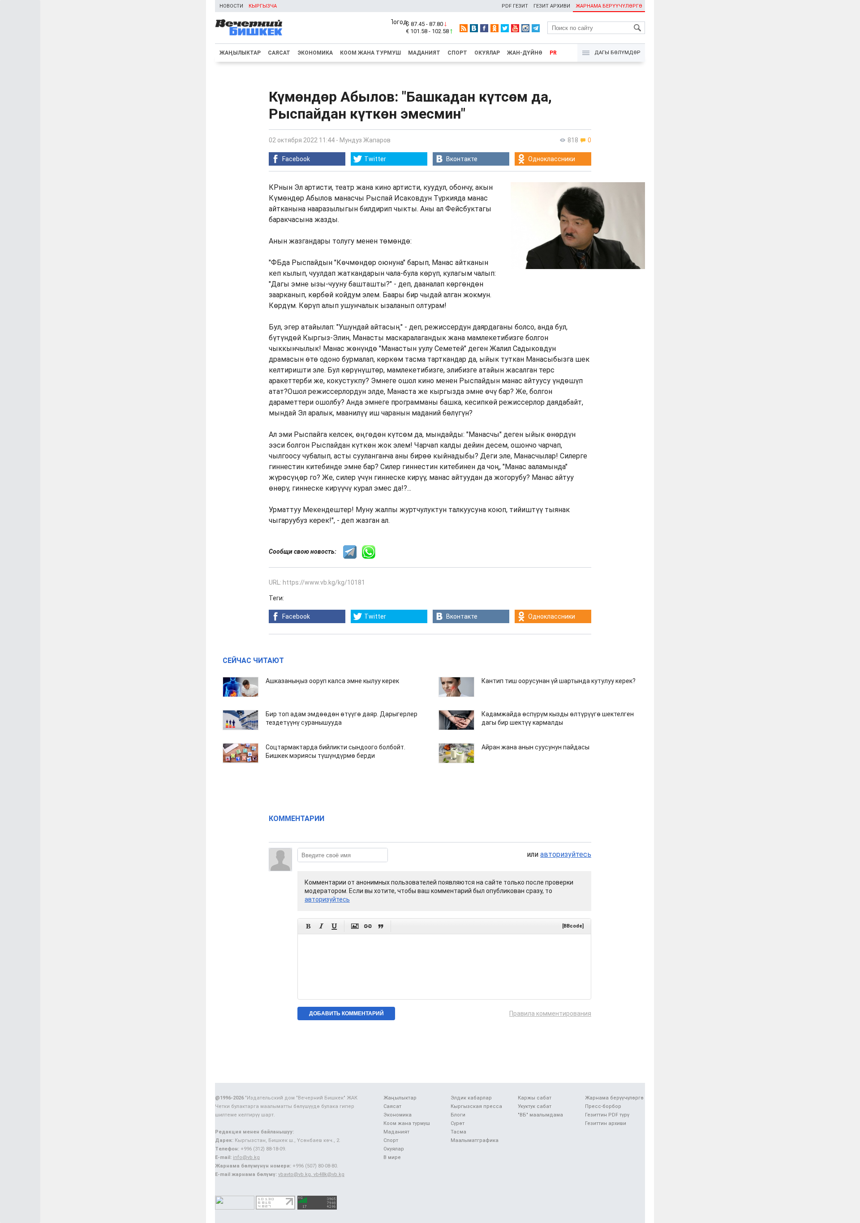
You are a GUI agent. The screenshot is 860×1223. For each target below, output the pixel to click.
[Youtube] (515, 28)
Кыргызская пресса (476, 1106)
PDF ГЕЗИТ (515, 6)
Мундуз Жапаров (365, 140)
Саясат (279, 53)
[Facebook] (484, 28)
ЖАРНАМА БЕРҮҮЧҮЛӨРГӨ (609, 6)
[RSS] (464, 28)
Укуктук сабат (534, 1106)
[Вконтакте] (474, 28)
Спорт (457, 53)
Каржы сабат (534, 1098)
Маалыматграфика (475, 1140)
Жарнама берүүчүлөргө (614, 1098)
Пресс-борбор (603, 1106)
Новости (231, 6)
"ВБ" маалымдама (540, 1115)
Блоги (458, 1115)
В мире (392, 1157)
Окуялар (487, 53)
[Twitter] (505, 28)
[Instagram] (525, 28)
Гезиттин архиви (605, 1123)
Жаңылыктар (240, 53)
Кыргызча (263, 6)
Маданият (424, 53)
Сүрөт (457, 1123)
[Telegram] (536, 28)
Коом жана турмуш (370, 53)
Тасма (458, 1132)
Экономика (315, 53)
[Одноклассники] (494, 28)
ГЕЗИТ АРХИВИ (551, 6)
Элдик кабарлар (471, 1098)
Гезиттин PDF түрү (607, 1115)
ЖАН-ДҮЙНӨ (524, 53)
